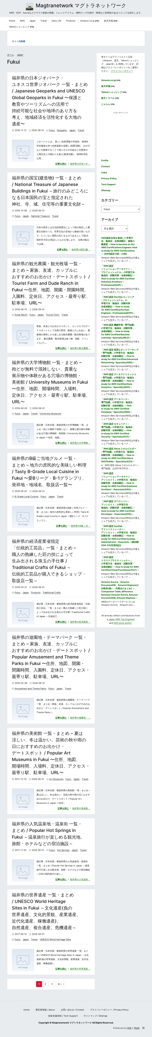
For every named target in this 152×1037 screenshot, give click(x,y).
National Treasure (40, 216)
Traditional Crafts (52, 592)
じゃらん (108, 104)
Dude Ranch (21, 314)
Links (104, 172)
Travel (81, 130)
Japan (20, 55)
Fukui (52, 130)
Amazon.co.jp (89, 20)
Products (35, 592)
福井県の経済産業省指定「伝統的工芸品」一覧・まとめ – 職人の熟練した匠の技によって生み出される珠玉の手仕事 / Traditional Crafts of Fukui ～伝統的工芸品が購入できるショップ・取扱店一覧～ (49, 561)
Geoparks (62, 130)
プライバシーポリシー (122, 71)
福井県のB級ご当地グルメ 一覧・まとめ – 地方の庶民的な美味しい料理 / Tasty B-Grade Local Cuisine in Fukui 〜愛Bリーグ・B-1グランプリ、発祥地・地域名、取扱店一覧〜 (49, 471)
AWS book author (123, 623)
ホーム (10, 55)
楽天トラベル (110, 98)
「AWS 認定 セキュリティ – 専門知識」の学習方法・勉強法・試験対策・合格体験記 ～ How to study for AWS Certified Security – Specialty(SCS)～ (118, 430)
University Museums (50, 413)
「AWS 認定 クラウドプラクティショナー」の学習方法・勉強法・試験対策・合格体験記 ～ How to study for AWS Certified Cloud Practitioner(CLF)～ (120, 563)
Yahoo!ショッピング (21, 26)
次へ (60, 984)
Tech (136, 1028)
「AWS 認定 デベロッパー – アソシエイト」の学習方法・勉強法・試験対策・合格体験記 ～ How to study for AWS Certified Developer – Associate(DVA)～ (118, 507)
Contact (105, 166)
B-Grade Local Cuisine (26, 496)
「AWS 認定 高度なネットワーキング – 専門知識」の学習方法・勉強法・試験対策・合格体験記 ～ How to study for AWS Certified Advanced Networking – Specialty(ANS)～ (119, 356)
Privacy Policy (109, 178)
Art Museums (56, 779)
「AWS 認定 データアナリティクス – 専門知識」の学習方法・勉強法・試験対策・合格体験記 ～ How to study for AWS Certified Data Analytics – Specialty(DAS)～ (118, 381)
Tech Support (108, 184)
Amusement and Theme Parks (30, 688)
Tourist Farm (52, 314)
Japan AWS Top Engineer (122, 619)
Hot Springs (63, 850)
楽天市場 (111, 20)
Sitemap (105, 190)
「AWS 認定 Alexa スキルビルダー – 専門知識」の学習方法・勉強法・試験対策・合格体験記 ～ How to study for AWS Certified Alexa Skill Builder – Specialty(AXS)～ (118, 455)
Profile (104, 160)
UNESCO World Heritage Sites (55, 939)
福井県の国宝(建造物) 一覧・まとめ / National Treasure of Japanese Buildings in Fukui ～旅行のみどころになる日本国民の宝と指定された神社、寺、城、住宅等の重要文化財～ (50, 191)
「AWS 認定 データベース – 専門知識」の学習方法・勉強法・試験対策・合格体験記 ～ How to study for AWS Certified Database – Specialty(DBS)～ (118, 405)
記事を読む (73, 163)
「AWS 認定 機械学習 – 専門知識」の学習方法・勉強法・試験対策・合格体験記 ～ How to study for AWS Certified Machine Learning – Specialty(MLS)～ (118, 331)
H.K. (129, 1028)
